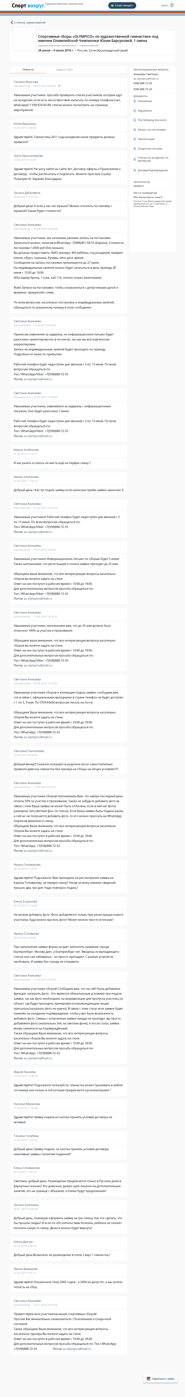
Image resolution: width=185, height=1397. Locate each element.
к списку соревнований (30, 22)
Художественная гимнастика (64, 3)
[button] (160, 1379)
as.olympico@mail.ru (146, 78)
